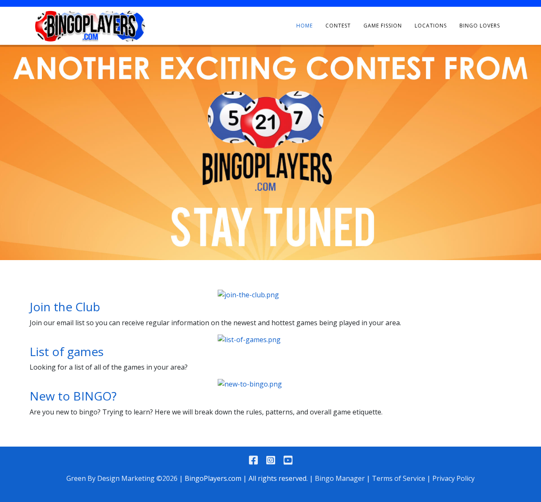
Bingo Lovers (479, 25)
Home (304, 25)
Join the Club (65, 307)
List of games (67, 351)
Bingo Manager (340, 478)
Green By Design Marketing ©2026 (122, 478)
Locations (431, 25)
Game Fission (382, 25)
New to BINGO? (73, 396)
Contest (338, 25)
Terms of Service (398, 478)
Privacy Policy (453, 478)
